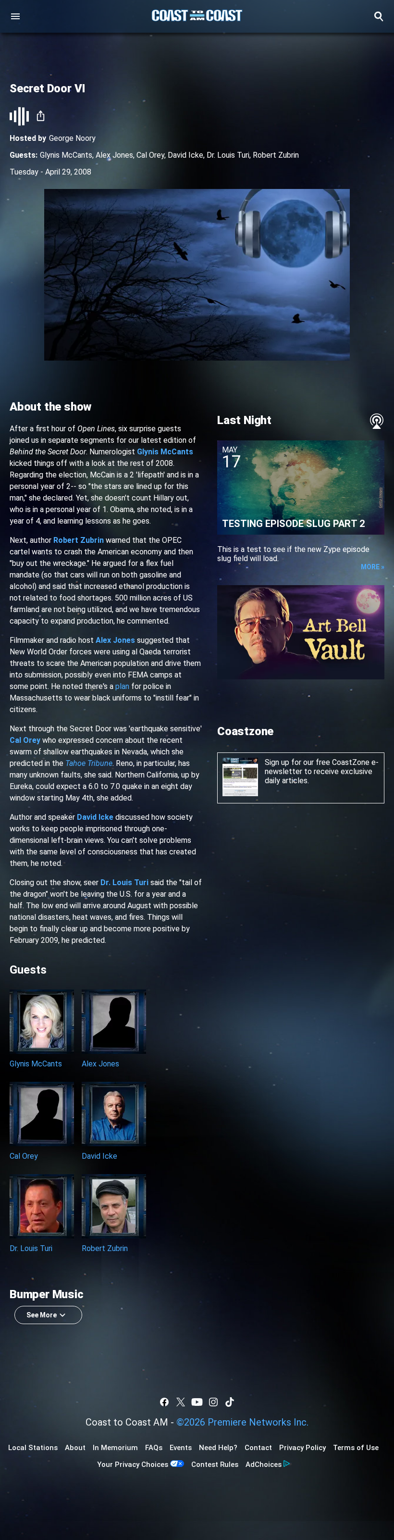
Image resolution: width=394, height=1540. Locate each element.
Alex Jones (114, 155)
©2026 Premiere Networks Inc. (242, 1422)
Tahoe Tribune (88, 763)
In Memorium (115, 1447)
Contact (258, 1447)
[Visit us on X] (180, 1402)
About (75, 1447)
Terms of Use (356, 1447)
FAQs (153, 1447)
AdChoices (264, 1464)
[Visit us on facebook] (164, 1402)
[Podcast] (376, 421)
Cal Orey (150, 155)
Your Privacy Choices (132, 1464)
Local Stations (33, 1447)
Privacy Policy (302, 1447)
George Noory (72, 138)
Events (181, 1447)
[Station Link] (197, 16)
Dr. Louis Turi (228, 155)
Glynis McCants (66, 155)
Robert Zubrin (276, 155)
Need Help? (218, 1447)
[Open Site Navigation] (15, 16)
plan (122, 686)
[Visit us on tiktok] (229, 1402)
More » (372, 567)
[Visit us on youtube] (197, 1402)
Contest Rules (214, 1464)
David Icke (185, 155)
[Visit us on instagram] (213, 1402)
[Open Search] (378, 16)
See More (41, 1315)
